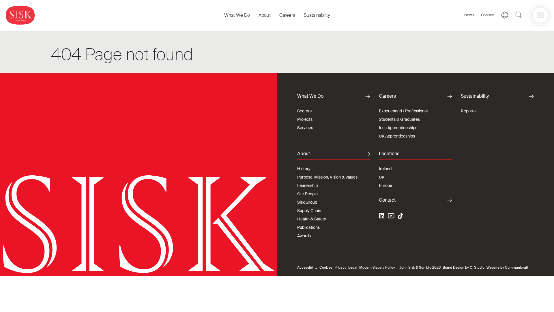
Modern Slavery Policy (377, 267)
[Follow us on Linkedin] (382, 216)
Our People (307, 193)
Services (305, 127)
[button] (540, 15)
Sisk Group (307, 202)
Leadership (307, 185)
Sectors (304, 111)
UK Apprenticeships (397, 136)
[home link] (20, 15)
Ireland (385, 168)
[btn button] (518, 15)
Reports (468, 111)
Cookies (325, 267)
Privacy (340, 267)
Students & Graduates (399, 119)
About (265, 15)
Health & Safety (311, 219)
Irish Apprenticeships (398, 127)
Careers (287, 15)
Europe (385, 185)
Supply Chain (309, 210)
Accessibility (307, 267)
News (469, 14)
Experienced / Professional (403, 111)
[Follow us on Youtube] (391, 216)
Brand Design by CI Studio (463, 267)
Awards (304, 235)
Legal (352, 267)
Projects (304, 119)
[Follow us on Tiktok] (400, 216)
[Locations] (504, 15)
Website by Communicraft (507, 267)
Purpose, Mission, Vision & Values (327, 177)
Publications (308, 227)
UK (381, 177)
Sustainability (317, 15)
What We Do (237, 15)
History (303, 168)
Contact (487, 14)
